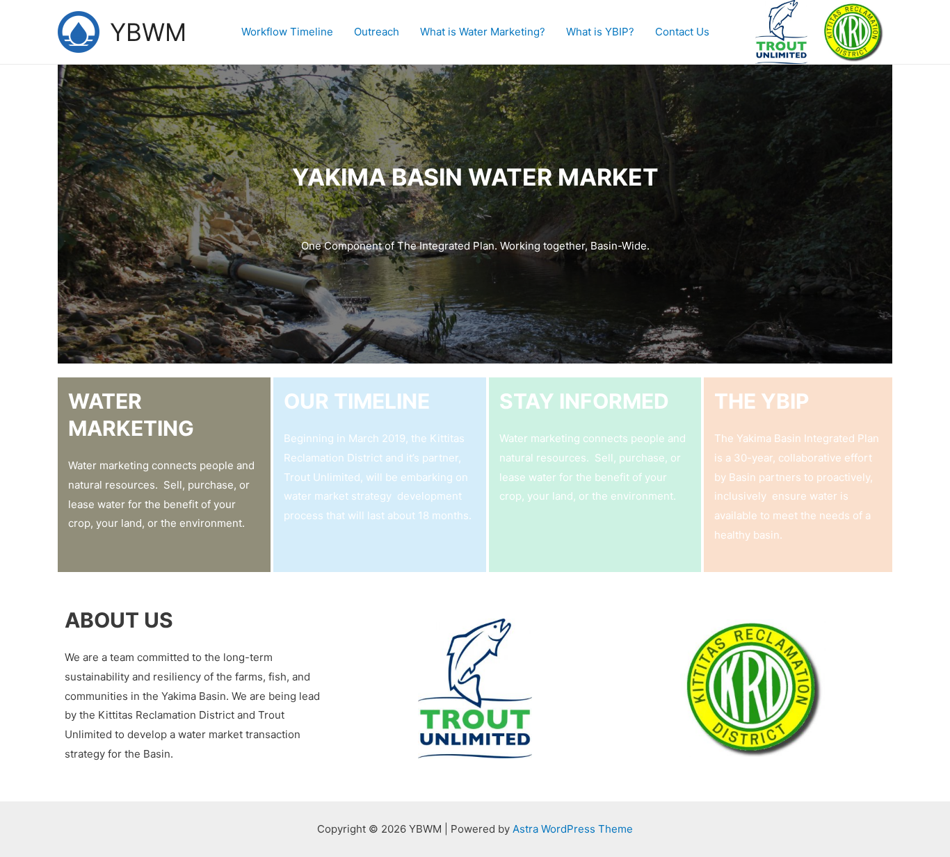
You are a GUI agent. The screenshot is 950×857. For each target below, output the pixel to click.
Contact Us (682, 31)
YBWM (148, 32)
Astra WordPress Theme (573, 828)
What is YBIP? (600, 31)
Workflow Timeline (287, 31)
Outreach (376, 31)
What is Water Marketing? (482, 31)
